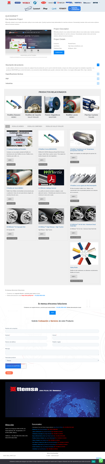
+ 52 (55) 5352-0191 (39, 295)
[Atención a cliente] (74, 8)
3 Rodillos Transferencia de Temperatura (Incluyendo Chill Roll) (82, 149)
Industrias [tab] (9, 83)
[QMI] (54, 8)
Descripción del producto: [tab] (15, 65)
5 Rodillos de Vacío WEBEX (15, 188)
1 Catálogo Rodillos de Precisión (16, 149)
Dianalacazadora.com (22, 455)
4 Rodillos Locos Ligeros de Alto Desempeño (83, 185)
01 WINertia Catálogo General (47, 188)
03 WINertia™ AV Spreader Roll (16, 227)
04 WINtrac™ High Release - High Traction (50, 227)
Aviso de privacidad (52, 453)
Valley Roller (74, 267)
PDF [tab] (7, 79)
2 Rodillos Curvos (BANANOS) (47, 149)
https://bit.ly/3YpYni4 (27, 295)
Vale (93, 461)
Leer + (10, 160)
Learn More (59, 52)
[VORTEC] (78, 2)
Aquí (52, 312)
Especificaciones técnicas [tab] (14, 74)
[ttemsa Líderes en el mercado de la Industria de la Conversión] (9, 2)
